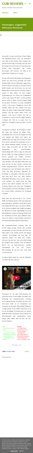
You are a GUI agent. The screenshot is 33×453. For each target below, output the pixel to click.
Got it (22, 451)
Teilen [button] (27, 351)
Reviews (5, 13)
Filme (9, 351)
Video (13, 351)
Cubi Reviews (12, 4)
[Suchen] (26, 3)
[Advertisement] (16, 420)
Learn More (14, 451)
